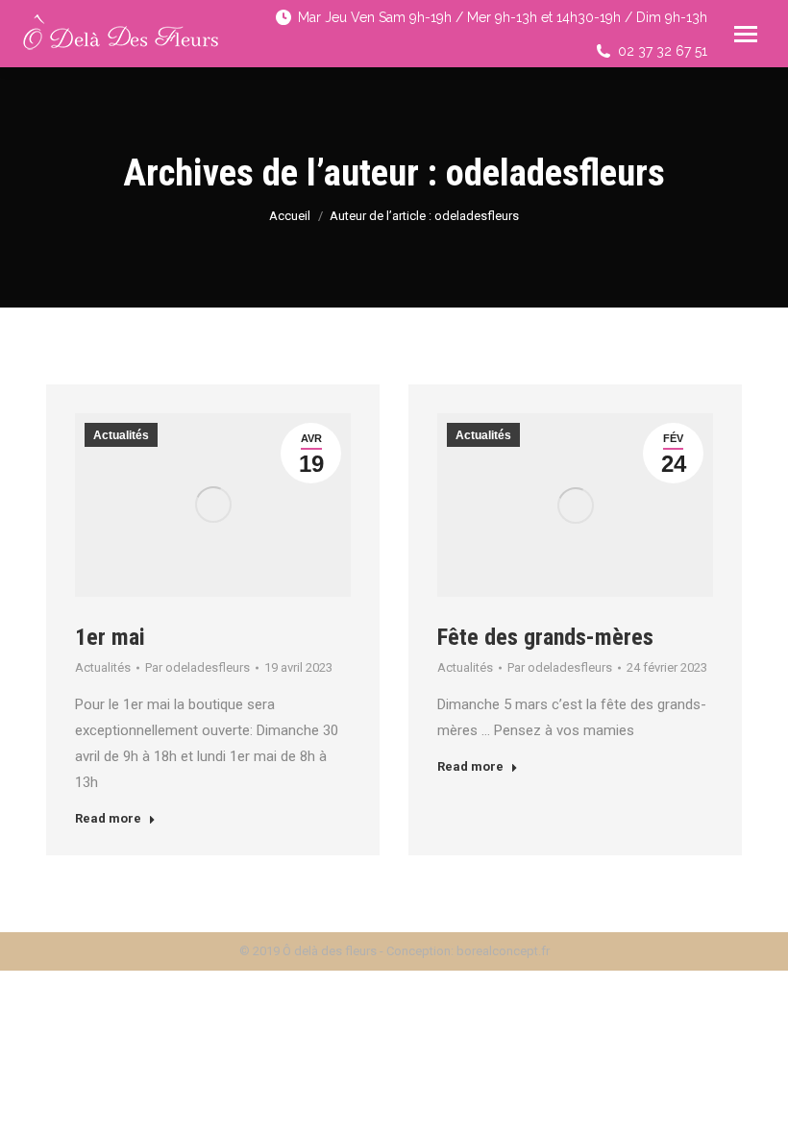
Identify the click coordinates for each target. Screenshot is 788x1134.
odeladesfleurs (555, 173)
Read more (108, 818)
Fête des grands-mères (545, 637)
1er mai (110, 637)
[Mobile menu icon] (745, 34)
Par (197, 667)
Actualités (121, 435)
